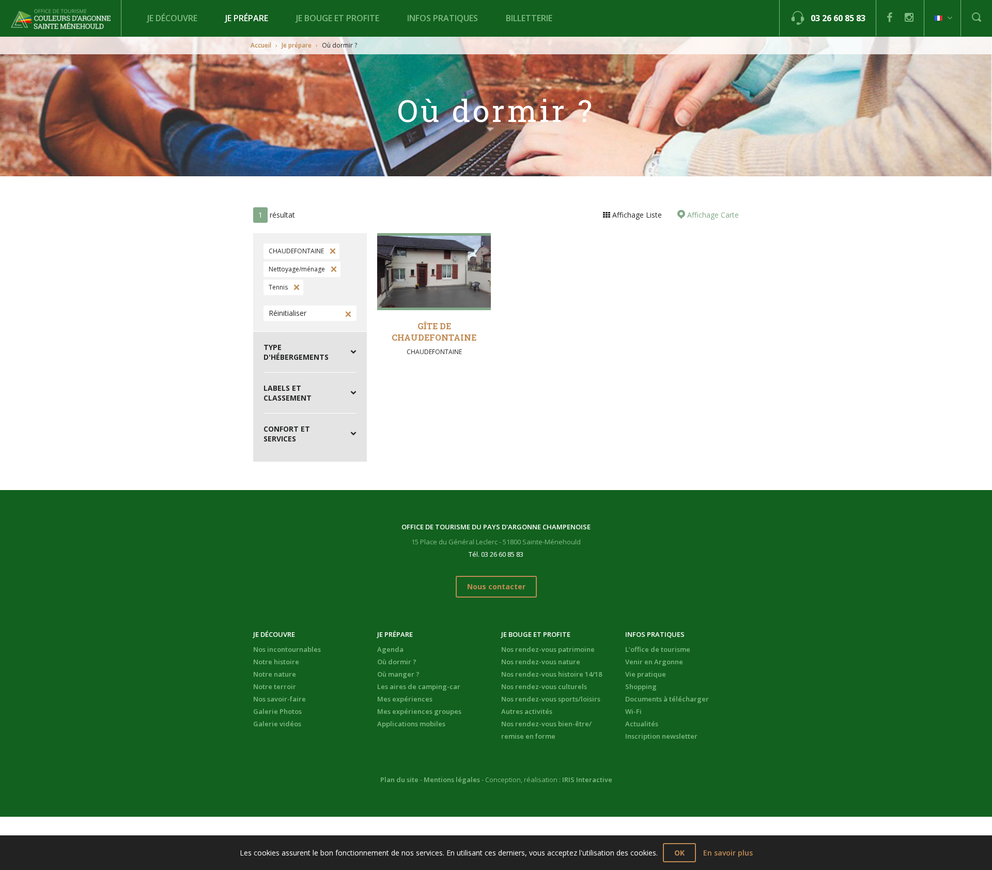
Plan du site (399, 779)
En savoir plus (728, 853)
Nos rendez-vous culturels (544, 686)
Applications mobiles (411, 723)
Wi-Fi (633, 711)
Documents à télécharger (667, 699)
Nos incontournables (287, 649)
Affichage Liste (636, 215)
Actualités (641, 723)
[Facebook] (889, 17)
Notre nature (274, 674)
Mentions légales (452, 779)
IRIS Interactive (587, 779)
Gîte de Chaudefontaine (434, 331)
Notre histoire (276, 661)
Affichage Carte (712, 215)
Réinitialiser (287, 313)
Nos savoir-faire (279, 699)
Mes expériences (404, 699)
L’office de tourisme (657, 649)
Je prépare (246, 18)
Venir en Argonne (654, 661)
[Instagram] (909, 17)
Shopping (641, 686)
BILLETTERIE (529, 18)
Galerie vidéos (277, 723)
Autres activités (526, 711)
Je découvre (172, 18)
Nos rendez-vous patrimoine (548, 649)
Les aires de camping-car (418, 686)
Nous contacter (496, 586)
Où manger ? (398, 674)
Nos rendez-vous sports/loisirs (550, 699)
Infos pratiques (442, 18)
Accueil (261, 45)
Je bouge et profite (337, 18)
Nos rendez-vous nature (540, 661)
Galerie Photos (277, 711)
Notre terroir (274, 686)
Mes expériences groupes (419, 711)
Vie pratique (645, 674)
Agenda (390, 649)
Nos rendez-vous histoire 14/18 (551, 674)
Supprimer (331, 251)
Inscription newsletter (661, 736)
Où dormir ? (396, 661)
